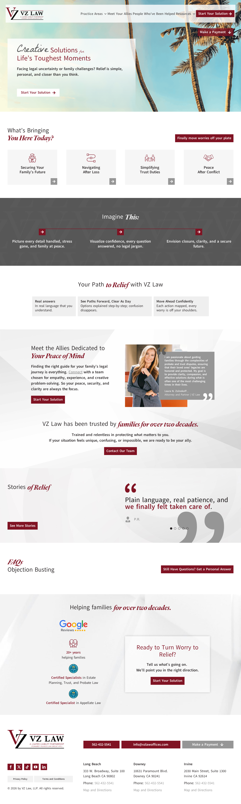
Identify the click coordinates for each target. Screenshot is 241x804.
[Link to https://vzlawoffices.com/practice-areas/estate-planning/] (54, 181)
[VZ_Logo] (36, 731)
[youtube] (35, 767)
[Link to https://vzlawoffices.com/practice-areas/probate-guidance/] (112, 181)
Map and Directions (97, 790)
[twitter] (19, 767)
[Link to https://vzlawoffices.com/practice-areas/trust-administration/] (171, 181)
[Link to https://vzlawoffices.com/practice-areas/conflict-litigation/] (230, 181)
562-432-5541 (104, 783)
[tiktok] (27, 767)
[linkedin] (44, 767)
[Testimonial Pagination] (171, 528)
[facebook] (11, 767)
